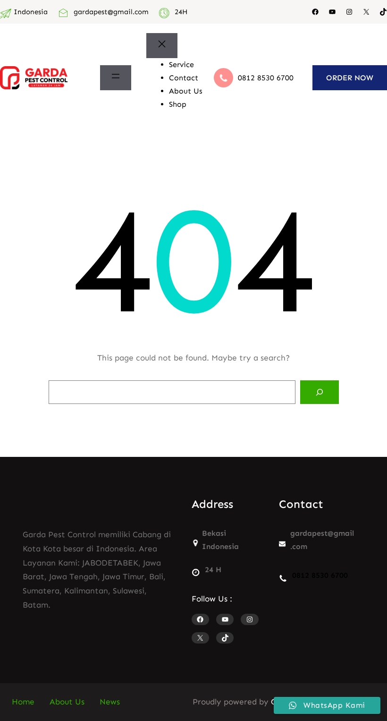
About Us (67, 701)
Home (23, 701)
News (110, 701)
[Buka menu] (115, 78)
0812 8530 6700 (266, 77)
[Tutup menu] (161, 46)
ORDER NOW (349, 77)
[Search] (319, 392)
